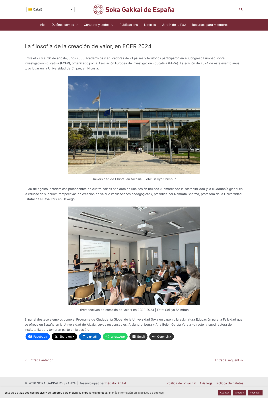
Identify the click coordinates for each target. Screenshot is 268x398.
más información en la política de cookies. (138, 392)
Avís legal (206, 383)
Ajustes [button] (239, 392)
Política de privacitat (181, 383)
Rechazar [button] (255, 392)
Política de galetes (229, 383)
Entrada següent (229, 360)
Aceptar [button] (224, 392)
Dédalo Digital (115, 383)
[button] (241, 9)
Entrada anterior (39, 360)
